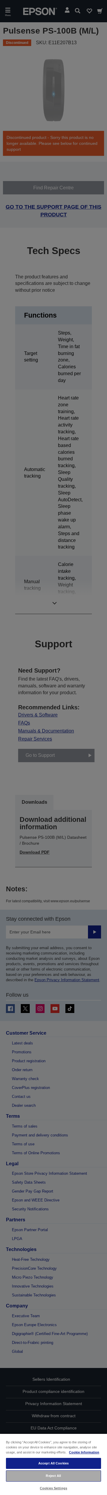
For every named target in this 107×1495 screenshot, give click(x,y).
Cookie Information (84, 1452)
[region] (53, 1464)
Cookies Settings (53, 1488)
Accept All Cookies (53, 1463)
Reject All (53, 1475)
